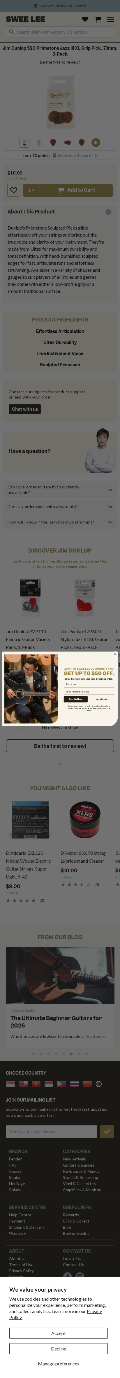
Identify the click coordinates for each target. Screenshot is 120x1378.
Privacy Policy (99, 708)
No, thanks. (102, 699)
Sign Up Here (76, 699)
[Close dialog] (115, 654)
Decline (58, 1348)
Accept (58, 1333)
